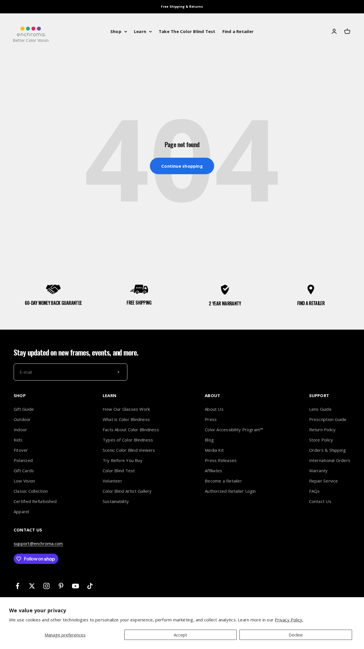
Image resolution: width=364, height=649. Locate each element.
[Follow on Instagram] (46, 586)
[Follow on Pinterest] (61, 586)
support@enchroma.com (38, 543)
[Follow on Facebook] (17, 586)
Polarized (23, 460)
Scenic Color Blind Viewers (129, 450)
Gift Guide (24, 409)
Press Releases (221, 460)
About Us (214, 409)
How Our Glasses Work (126, 409)
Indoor (20, 429)
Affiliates (213, 470)
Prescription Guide (328, 419)
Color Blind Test (119, 470)
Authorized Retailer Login (230, 491)
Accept (180, 635)
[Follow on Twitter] (32, 586)
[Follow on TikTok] (90, 586)
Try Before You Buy (122, 460)
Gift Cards (24, 470)
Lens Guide (320, 409)
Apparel (21, 511)
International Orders (330, 460)
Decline (296, 635)
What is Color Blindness (126, 419)
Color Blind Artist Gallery (127, 491)
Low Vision (24, 481)
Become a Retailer (223, 481)
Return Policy (322, 429)
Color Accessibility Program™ (234, 429)
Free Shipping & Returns (182, 6)
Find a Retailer (238, 31)
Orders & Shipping (327, 450)
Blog (209, 440)
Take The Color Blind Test (187, 31)
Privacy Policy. (289, 620)
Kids (18, 440)
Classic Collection (31, 491)
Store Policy (321, 440)
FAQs (314, 491)
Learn (140, 31)
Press (211, 419)
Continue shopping (182, 166)
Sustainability (116, 501)
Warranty (318, 470)
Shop (115, 31)
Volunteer (112, 481)
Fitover (21, 450)
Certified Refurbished (35, 501)
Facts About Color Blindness (131, 429)
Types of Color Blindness (128, 440)
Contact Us (320, 501)
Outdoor (22, 419)
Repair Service (323, 481)
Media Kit (214, 450)
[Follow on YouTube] (75, 586)
